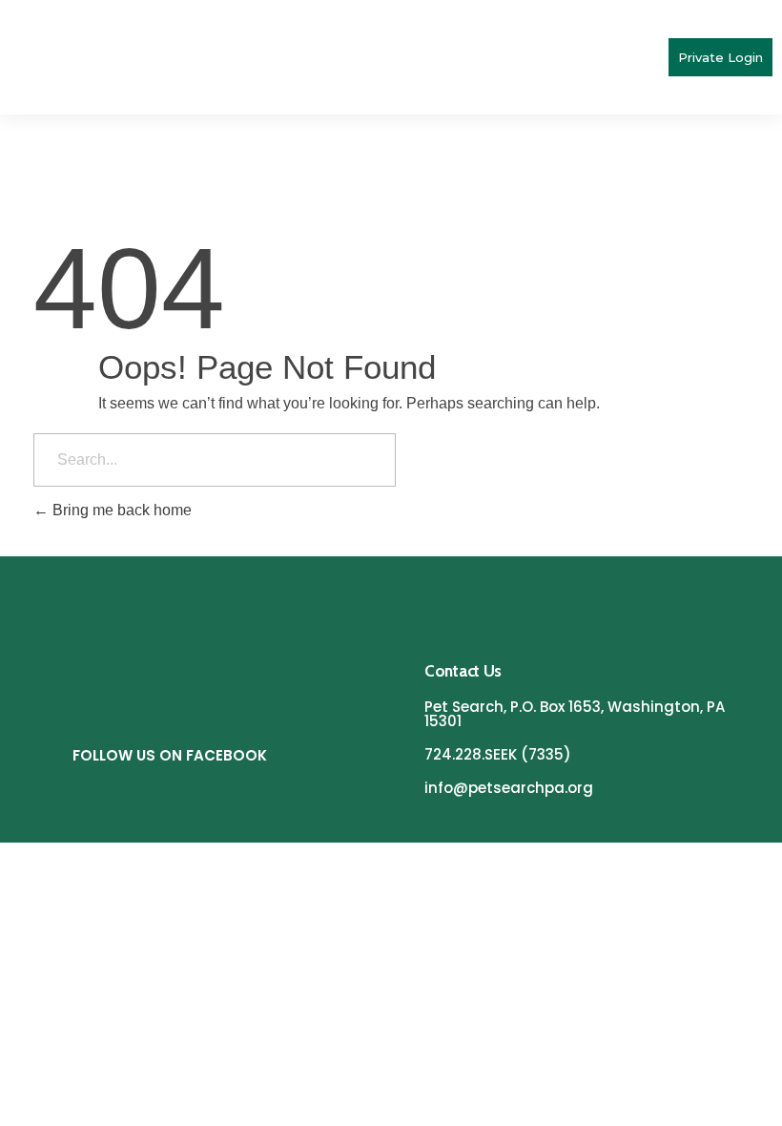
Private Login (720, 57)
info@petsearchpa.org (508, 788)
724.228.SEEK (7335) (497, 754)
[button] (651, 57)
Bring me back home (120, 510)
